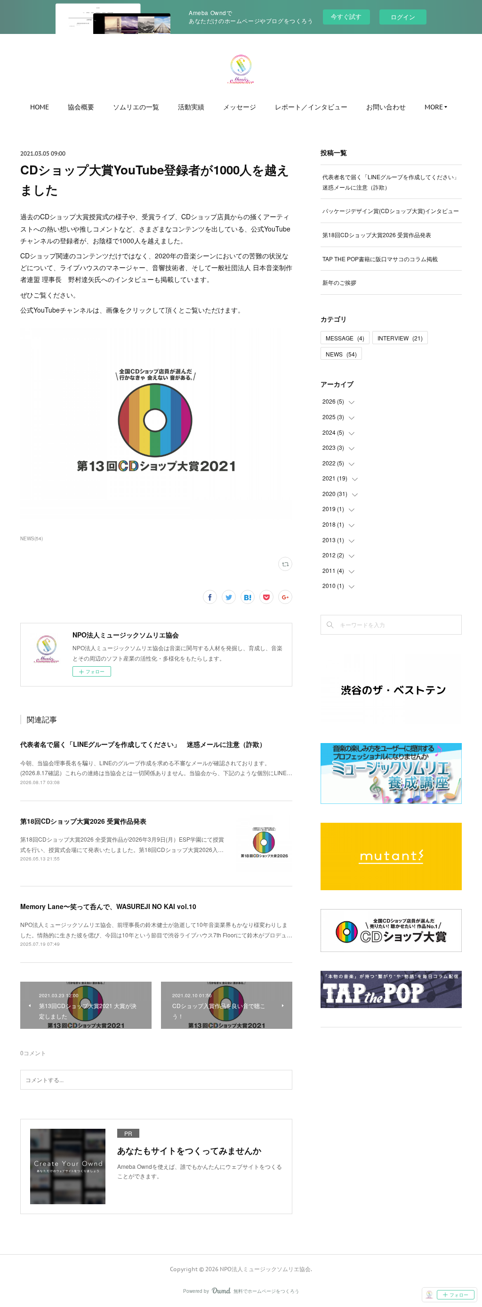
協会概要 (81, 107)
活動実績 (191, 107)
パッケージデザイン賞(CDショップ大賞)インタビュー (390, 211)
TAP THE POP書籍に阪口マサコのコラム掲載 (380, 259)
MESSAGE (345, 338)
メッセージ (239, 107)
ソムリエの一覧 (136, 107)
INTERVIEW (400, 338)
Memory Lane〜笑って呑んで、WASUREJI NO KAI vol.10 (108, 906)
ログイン (403, 16)
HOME (39, 107)
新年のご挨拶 (339, 282)
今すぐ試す (346, 16)
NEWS (341, 354)
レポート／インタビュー (311, 107)
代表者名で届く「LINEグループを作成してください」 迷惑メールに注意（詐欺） (143, 744)
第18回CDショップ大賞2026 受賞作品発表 (83, 821)
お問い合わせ (386, 107)
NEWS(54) (31, 538)
